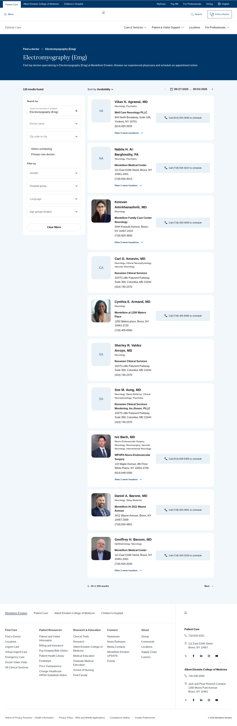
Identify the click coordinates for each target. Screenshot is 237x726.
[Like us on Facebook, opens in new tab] (193, 656)
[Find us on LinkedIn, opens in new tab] (201, 656)
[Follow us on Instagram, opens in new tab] (209, 656)
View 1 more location (126, 185)
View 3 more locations (127, 133)
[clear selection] (76, 111)
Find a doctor (31, 49)
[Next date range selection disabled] (212, 89)
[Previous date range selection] (165, 89)
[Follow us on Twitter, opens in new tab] (185, 656)
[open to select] (76, 124)
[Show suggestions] (50, 199)
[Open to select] (77, 199)
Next (206, 586)
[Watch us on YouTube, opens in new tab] (216, 656)
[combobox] (54, 111)
